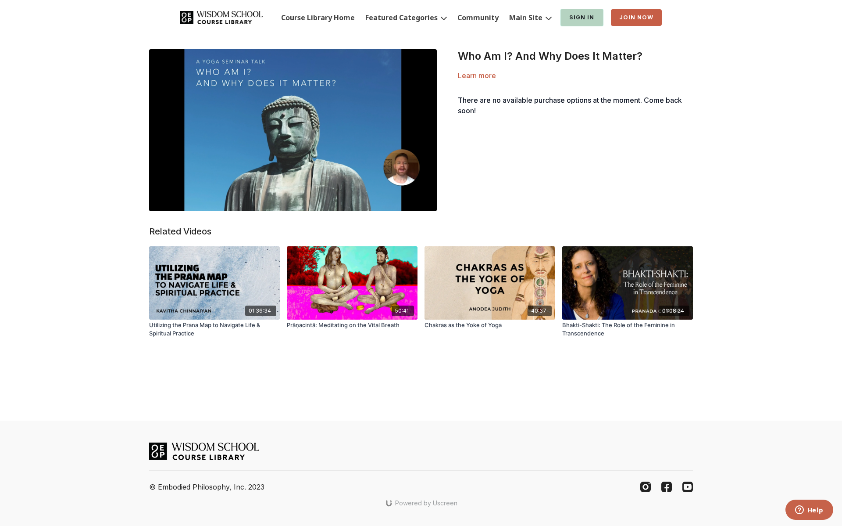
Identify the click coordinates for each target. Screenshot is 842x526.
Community (478, 17)
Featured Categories (402, 17)
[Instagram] (645, 487)
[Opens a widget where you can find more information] (809, 511)
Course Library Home (318, 17)
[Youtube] (687, 487)
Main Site (526, 17)
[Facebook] (666, 487)
